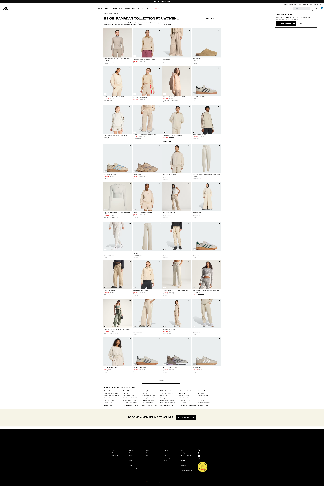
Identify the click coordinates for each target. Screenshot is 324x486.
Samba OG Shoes (197, 367)
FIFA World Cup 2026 (185, 400)
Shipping (183, 452)
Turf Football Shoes (128, 395)
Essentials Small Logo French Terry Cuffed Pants (206, 175)
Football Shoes (127, 391)
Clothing (114, 452)
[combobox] (301, 8)
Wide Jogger (166, 59)
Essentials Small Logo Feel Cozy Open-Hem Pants (146, 252)
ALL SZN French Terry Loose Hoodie (172, 135)
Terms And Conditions (175, 482)
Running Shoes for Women (149, 398)
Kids (147, 455)
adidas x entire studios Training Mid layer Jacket (117, 58)
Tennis (130, 465)
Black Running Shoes (148, 400)
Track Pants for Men (204, 403)
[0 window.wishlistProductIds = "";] (317, 8)
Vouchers (183, 460)
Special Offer (108, 13)
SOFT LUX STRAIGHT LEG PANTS (170, 212)
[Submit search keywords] (308, 8)
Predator (125, 393)
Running (131, 455)
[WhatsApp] (199, 458)
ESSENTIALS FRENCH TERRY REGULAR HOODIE (144, 59)
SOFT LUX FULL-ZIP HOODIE (169, 174)
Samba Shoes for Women (111, 395)
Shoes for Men (202, 391)
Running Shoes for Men (148, 391)
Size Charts (183, 463)
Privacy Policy (165, 482)
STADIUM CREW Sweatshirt (140, 97)
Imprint (184, 482)
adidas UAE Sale (184, 395)
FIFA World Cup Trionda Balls (187, 405)
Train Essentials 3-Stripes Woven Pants (114, 252)
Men (147, 450)
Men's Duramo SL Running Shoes (150, 405)
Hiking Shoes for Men (166, 391)
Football (131, 450)
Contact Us (183, 465)
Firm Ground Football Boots (131, 398)
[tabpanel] (162, 207)
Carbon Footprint (168, 458)
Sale (147, 458)
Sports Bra (163, 395)
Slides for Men (202, 398)
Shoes (113, 450)
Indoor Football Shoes (129, 400)
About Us (166, 450)
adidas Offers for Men (185, 398)
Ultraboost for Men (147, 403)
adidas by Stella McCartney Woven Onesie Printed (117, 329)
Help (182, 450)
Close (300, 23)
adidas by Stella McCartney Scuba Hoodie (174, 96)
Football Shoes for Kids (130, 403)
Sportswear (201, 400)
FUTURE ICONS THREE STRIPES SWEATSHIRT (114, 96)
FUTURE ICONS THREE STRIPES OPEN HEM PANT (144, 134)
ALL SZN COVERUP (197, 212)
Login (321, 4)
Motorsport (132, 452)
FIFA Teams (182, 403)
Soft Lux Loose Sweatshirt (111, 367)
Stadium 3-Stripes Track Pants (141, 329)
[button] (104, 8)
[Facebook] (199, 450)
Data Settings (141, 482)
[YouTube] (199, 456)
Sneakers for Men (203, 395)
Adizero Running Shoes (148, 395)
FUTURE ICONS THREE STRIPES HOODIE (142, 212)
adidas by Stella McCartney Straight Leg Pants (175, 290)
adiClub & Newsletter (186, 458)
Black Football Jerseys (167, 400)
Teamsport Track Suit (169, 329)
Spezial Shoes (108, 405)
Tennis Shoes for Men (166, 393)
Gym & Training (133, 468)
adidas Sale (182, 393)
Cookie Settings (156, 482)
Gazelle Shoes (108, 403)
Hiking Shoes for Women (167, 403)
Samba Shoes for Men (110, 398)
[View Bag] (320, 8)
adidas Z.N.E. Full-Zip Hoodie (140, 290)
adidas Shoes (201, 393)
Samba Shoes (108, 391)
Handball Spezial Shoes (199, 96)
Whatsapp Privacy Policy (186, 470)
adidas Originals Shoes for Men (113, 393)
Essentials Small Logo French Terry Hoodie (115, 135)
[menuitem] (104, 8)
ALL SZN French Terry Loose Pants (202, 329)
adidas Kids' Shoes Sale (186, 391)
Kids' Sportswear (165, 398)
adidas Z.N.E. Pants (168, 252)
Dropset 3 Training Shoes (170, 367)
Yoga (130, 460)
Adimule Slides (197, 58)
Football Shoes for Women (130, 405)
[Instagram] (198, 453)
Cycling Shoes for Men (166, 405)
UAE (150, 482)
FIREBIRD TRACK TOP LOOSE (199, 134)
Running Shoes (146, 393)
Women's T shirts (203, 405)
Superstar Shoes (109, 400)
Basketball (131, 458)
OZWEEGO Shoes (137, 175)
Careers (165, 452)
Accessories (115, 455)
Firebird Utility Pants (109, 290)
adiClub (165, 460)
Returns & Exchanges (186, 455)
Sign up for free (184, 417)
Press (165, 455)
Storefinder (183, 468)
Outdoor (131, 463)
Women (116, 13)
